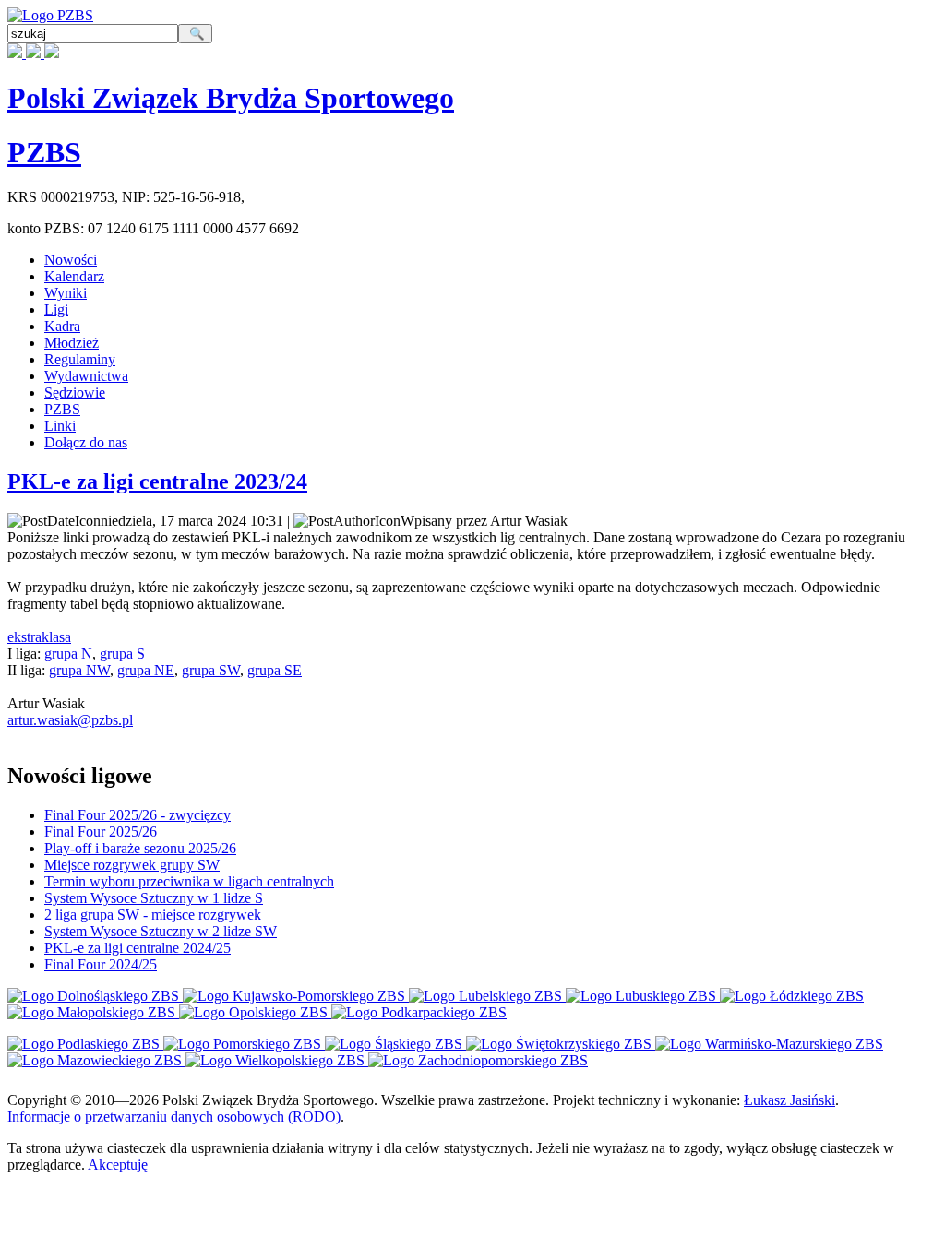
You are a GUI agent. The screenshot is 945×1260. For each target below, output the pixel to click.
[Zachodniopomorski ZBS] (478, 1060)
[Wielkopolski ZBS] (276, 1060)
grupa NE (145, 670)
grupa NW (79, 670)
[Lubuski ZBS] (643, 996)
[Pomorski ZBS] (244, 1044)
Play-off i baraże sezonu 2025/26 (140, 848)
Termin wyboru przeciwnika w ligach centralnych (189, 881)
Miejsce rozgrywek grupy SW (132, 865)
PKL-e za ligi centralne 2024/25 (137, 948)
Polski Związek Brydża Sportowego (230, 97)
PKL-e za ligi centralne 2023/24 (157, 481)
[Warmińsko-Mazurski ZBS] (769, 1044)
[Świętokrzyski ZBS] (560, 1044)
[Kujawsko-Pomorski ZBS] (296, 996)
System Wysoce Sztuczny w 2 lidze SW (160, 931)
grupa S (122, 653)
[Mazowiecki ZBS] (96, 1060)
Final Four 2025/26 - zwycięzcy (137, 815)
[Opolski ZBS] (255, 1012)
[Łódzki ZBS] (792, 996)
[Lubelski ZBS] (487, 996)
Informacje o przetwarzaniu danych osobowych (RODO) (174, 1116)
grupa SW (211, 670)
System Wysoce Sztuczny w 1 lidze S (153, 898)
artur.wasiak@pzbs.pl (70, 720)
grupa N (68, 653)
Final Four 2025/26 (100, 831)
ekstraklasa (39, 637)
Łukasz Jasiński (789, 1100)
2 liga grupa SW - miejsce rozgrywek (152, 914)
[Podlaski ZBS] (85, 1044)
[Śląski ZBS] (395, 1044)
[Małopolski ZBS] (93, 1012)
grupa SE (274, 670)
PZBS (44, 152)
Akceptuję (118, 1164)
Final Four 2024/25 (100, 964)
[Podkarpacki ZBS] (419, 1012)
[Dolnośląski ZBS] (95, 996)
